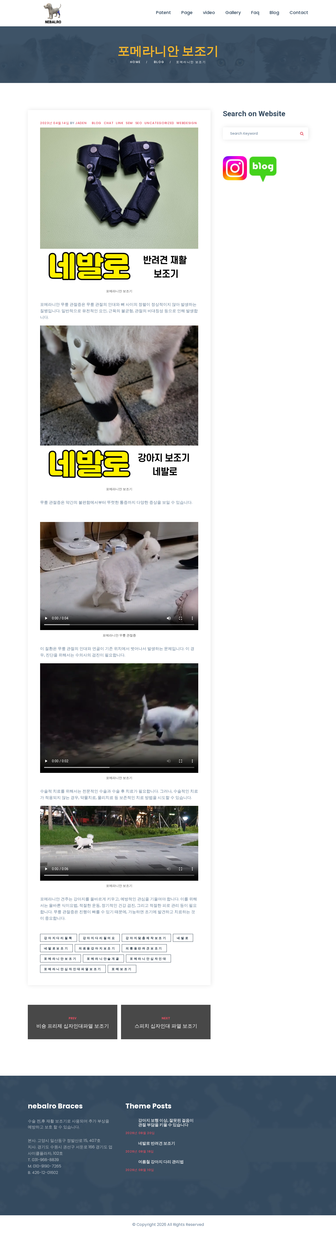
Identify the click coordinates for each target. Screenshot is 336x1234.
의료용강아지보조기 (97, 948)
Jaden (81, 123)
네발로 (183, 938)
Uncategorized (159, 123)
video (209, 12)
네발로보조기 (56, 948)
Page (187, 12)
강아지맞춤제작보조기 (146, 938)
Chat (109, 123)
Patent (163, 12)
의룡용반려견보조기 (144, 948)
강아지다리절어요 (99, 938)
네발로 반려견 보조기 (156, 1143)
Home (135, 62)
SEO (138, 123)
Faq (255, 12)
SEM (129, 123)
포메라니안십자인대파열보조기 (73, 969)
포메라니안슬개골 (103, 959)
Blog (274, 12)
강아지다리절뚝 (58, 938)
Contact (299, 12)
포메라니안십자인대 (148, 959)
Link (119, 123)
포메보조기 (122, 969)
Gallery (233, 12)
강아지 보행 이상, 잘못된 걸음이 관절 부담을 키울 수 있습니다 (166, 1123)
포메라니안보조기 (60, 959)
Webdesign (186, 123)
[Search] (302, 133)
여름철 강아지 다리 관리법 (161, 1162)
